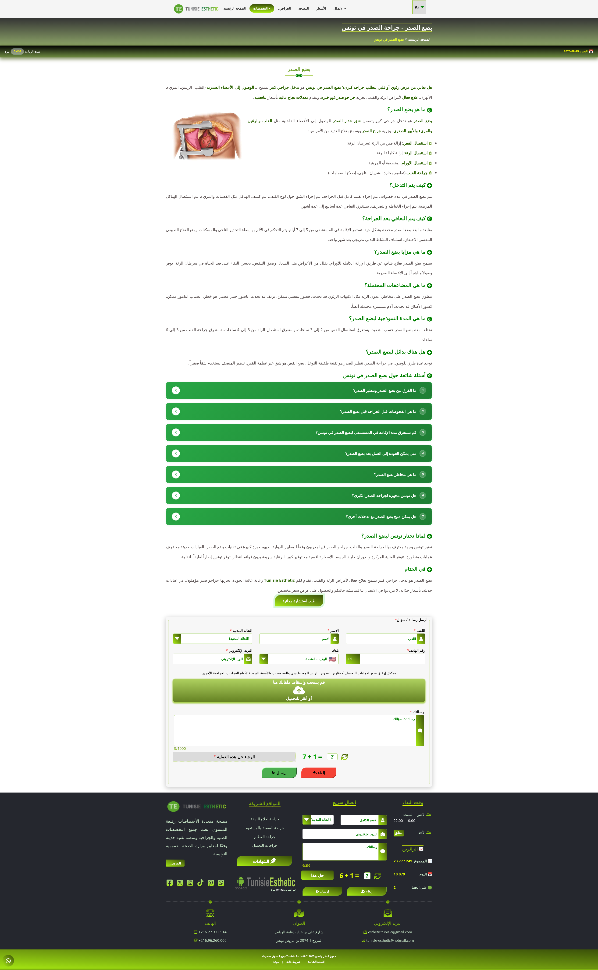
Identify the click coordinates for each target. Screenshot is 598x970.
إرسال (281, 772)
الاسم (333, 630)
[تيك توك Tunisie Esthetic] (201, 884)
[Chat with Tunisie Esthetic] (8, 961)
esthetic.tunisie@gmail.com (390, 932)
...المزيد (175, 863)
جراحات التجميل (264, 845)
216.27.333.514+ (212, 932)
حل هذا (317, 875)
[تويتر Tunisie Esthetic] (181, 884)
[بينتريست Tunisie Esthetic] (212, 884)
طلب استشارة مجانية (299, 600)
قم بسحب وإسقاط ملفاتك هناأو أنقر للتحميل (299, 690)
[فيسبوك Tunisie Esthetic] (170, 884)
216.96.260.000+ (212, 940)
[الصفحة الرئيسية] (196, 14)
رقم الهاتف (416, 650)
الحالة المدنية (241, 630)
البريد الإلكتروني (239, 650)
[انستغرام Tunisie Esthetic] (191, 884)
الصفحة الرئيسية (419, 39)
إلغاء (321, 772)
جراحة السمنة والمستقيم (265, 827)
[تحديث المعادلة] (344, 757)
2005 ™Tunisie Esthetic (300, 956)
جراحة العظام (264, 836)
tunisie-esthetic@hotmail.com (390, 940)
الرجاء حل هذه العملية (234, 756)
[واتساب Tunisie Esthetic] (222, 884)
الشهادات (261, 861)
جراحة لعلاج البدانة (265, 818)
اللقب (419, 630)
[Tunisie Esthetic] (196, 806)
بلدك (335, 650)
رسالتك (417, 711)
